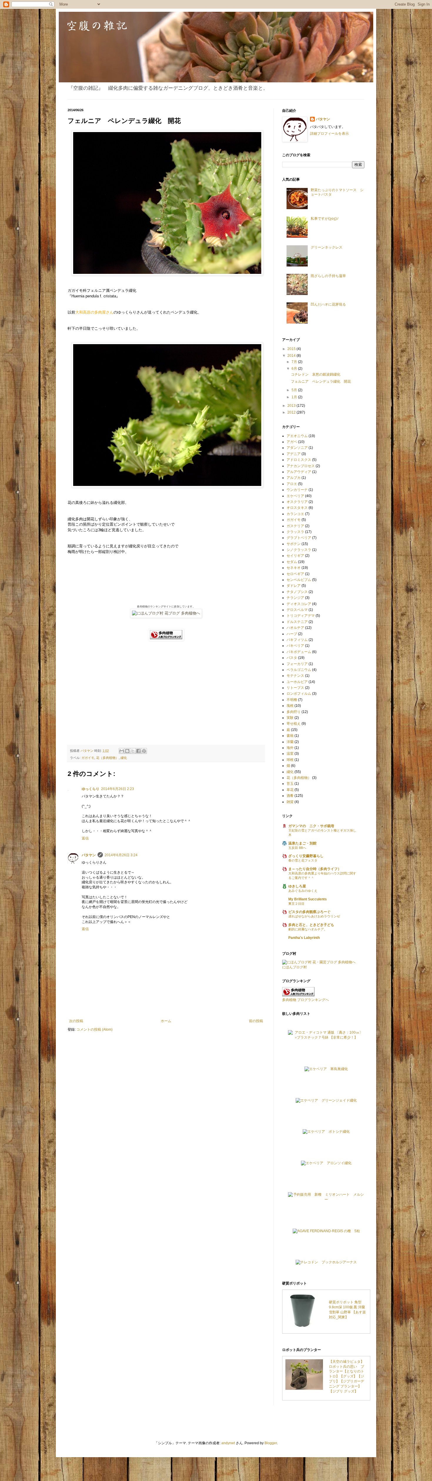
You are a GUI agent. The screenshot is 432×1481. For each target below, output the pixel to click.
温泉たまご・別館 (302, 843)
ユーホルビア (297, 682)
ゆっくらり (90, 789)
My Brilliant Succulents (307, 899)
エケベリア (295, 496)
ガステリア (295, 526)
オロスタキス (297, 508)
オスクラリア (297, 502)
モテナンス (295, 676)
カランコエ (295, 514)
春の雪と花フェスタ (302, 860)
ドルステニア (297, 622)
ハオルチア (295, 628)
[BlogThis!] (127, 751)
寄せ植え (294, 724)
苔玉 (290, 784)
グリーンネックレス (326, 247)
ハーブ (292, 634)
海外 (290, 748)
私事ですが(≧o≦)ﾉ (325, 218)
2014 (292, 356)
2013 (292, 406)
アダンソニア (297, 448)
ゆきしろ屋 (297, 886)
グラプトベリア (299, 538)
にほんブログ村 (294, 967)
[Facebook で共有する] (138, 751)
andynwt (228, 1443)
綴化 (123, 757)
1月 (295, 397)
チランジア (295, 598)
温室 (290, 754)
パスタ (292, 658)
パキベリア (295, 646)
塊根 (290, 706)
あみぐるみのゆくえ (302, 890)
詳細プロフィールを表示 (329, 133)
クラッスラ (295, 532)
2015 (292, 349)
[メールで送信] (122, 751)
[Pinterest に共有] (144, 751)
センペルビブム (299, 580)
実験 (290, 718)
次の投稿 (76, 1021)
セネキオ (294, 568)
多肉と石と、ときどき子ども (311, 925)
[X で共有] (133, 751)
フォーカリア (297, 664)
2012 (292, 412)
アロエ (292, 484)
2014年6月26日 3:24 (121, 855)
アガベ (292, 442)
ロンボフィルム (299, 694)
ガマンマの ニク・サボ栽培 (311, 826)
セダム (292, 562)
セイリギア (295, 556)
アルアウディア (299, 472)
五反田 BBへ (297, 847)
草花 (290, 790)
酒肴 (290, 796)
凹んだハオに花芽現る (328, 304)
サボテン (294, 544)
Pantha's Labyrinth (304, 938)
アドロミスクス (299, 460)
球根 (290, 760)
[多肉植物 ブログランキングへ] (166, 639)
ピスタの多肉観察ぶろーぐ (309, 912)
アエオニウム (297, 436)
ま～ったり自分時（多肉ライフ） (314, 869)
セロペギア (295, 574)
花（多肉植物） (107, 757)
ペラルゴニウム (299, 670)
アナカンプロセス (301, 466)
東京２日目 (296, 903)
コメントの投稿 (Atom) (94, 1029)
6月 (295, 368)
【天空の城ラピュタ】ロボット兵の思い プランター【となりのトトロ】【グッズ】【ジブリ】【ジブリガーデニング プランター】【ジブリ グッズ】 (346, 1376)
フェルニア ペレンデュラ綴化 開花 (321, 381)
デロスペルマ (297, 610)
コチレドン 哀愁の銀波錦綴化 (315, 374)
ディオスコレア (299, 604)
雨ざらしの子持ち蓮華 (328, 276)
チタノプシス (297, 592)
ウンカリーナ (297, 490)
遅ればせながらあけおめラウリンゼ (314, 916)
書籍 (290, 736)
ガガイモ (87, 757)
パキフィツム (297, 640)
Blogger (270, 1443)
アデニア (294, 454)
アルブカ (294, 478)
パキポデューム (299, 652)
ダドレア (294, 586)
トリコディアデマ (301, 616)
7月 (295, 362)
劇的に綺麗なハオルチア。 (307, 929)
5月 (295, 390)
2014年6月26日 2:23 (117, 789)
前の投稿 (256, 1021)
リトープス (295, 688)
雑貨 (290, 802)
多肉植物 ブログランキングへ (305, 1000)
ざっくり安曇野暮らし (306, 856)
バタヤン (89, 855)
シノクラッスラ (299, 550)
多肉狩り (294, 712)
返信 (85, 838)
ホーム (166, 1021)
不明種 (292, 700)
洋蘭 (290, 742)
